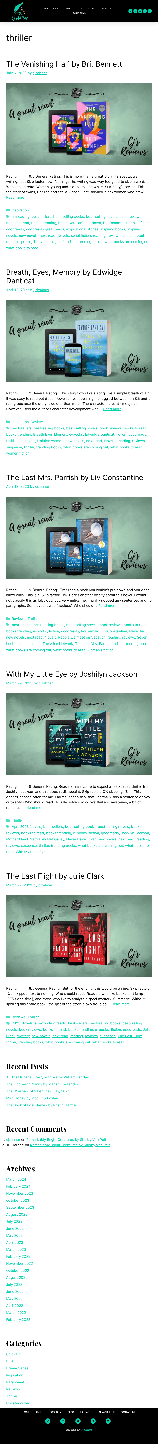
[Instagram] (135, 11)
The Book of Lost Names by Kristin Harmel (41, 1105)
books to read (17, 223)
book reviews (130, 216)
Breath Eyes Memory (50, 434)
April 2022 (14, 1305)
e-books (131, 223)
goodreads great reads (45, 229)
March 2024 (16, 1179)
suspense (23, 242)
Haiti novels (25, 441)
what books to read (22, 248)
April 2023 (14, 1242)
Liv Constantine (114, 631)
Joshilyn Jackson (135, 833)
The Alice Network (58, 644)
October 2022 (17, 1270)
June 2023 (15, 1228)
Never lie (136, 631)
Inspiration (20, 210)
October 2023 (17, 1200)
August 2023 (17, 1214)
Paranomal (15, 1382)
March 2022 (16, 1312)
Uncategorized (18, 1403)
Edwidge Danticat (99, 434)
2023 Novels (22, 1023)
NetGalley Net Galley (47, 839)
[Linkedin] (150, 11)
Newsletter (108, 9)
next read (48, 235)
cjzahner (13, 1140)
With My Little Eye (30, 852)
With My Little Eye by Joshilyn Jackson (71, 674)
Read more (15, 197)
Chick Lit (13, 1354)
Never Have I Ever (81, 839)
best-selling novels (101, 216)
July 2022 (14, 1284)
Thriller (33, 619)
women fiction (17, 453)
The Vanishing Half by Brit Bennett (64, 64)
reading (99, 235)
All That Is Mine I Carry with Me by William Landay (47, 1077)
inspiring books (112, 229)
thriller (70, 242)
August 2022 (16, 1277)
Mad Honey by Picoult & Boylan (32, 1098)
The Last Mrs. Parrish (92, 644)
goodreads (15, 229)
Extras (91, 9)
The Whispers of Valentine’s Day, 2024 (38, 1091)
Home (46, 9)
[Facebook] (140, 11)
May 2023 (14, 1235)
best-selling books (68, 216)
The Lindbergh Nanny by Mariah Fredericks (42, 1084)
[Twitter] (130, 11)
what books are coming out (127, 242)
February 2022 (18, 1319)
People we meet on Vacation (82, 637)
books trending (43, 223)
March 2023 (16, 1249)
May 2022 (14, 1298)
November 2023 (19, 1193)
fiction (146, 223)
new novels (28, 235)
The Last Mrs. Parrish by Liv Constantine (74, 477)
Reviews (38, 422)
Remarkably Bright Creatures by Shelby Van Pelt (66, 1140)
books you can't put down (79, 223)
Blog (80, 9)
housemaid (90, 631)
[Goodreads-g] (145, 11)
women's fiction (101, 650)
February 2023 (18, 1256)
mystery (23, 1036)
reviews (114, 235)
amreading (20, 216)
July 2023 (14, 1221)
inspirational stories (82, 229)
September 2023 (20, 1207)
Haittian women (50, 441)
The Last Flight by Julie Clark (55, 876)
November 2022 (19, 1263)
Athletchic (87, 1429)
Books (67, 9)
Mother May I (17, 839)
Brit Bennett (113, 223)
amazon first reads (50, 1023)
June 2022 (15, 1291)
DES (9, 1361)
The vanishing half (48, 242)
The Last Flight (130, 1036)
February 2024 (18, 1186)
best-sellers (41, 216)
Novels (63, 235)
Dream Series (17, 1368)
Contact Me (79, 13)
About (56, 9)
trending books (90, 242)
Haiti (10, 441)
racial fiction (81, 235)
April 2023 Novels (26, 827)
